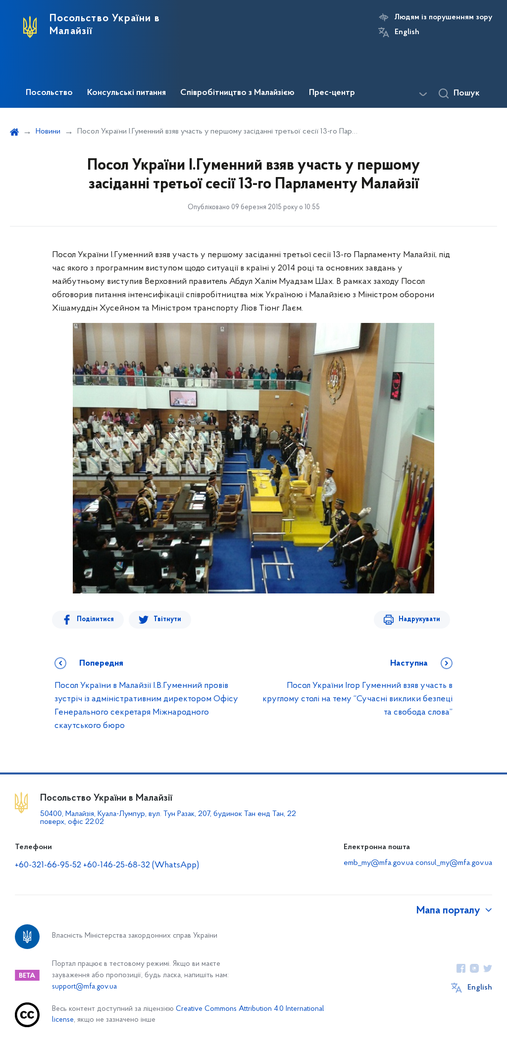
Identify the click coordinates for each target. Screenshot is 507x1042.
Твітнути (167, 619)
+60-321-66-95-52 (48, 865)
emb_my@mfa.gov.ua (378, 863)
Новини (48, 132)
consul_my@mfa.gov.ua (453, 863)
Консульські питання (126, 93)
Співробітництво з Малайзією (237, 93)
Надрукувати (419, 619)
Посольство (49, 93)
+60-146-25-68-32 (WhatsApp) (141, 865)
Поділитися (95, 619)
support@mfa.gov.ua (84, 987)
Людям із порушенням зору (443, 17)
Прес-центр (332, 93)
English (407, 32)
